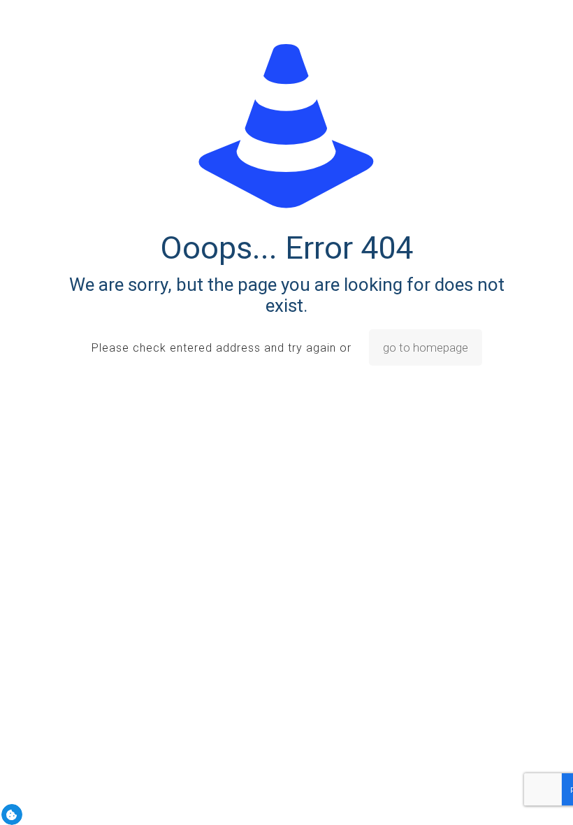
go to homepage (425, 347)
